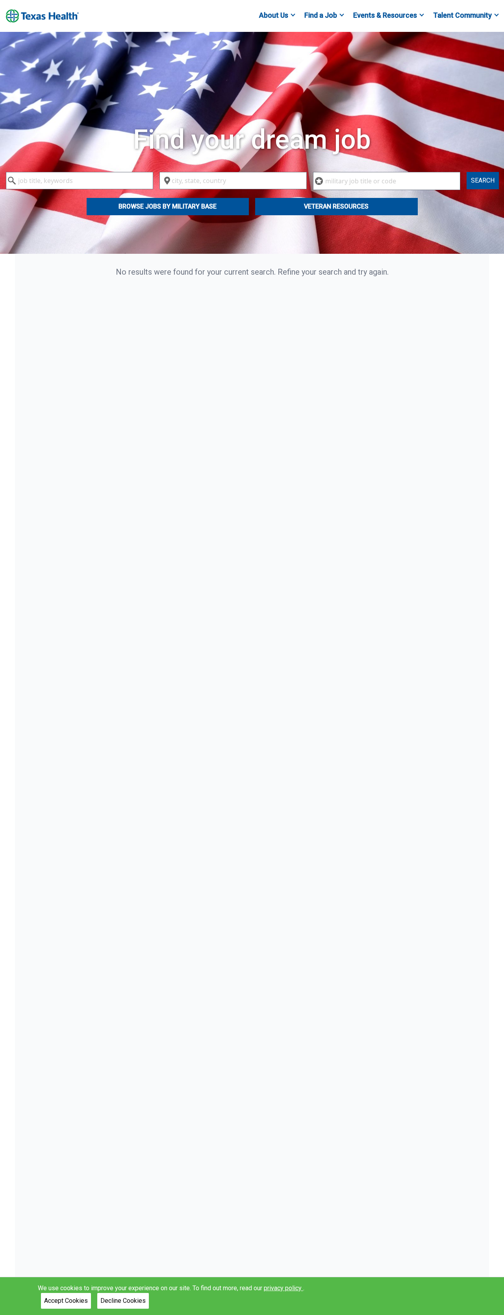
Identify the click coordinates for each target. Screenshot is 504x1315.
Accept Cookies (66, 1300)
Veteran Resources (336, 206)
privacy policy (283, 1288)
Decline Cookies (123, 1300)
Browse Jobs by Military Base (168, 206)
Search (483, 180)
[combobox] (79, 180)
